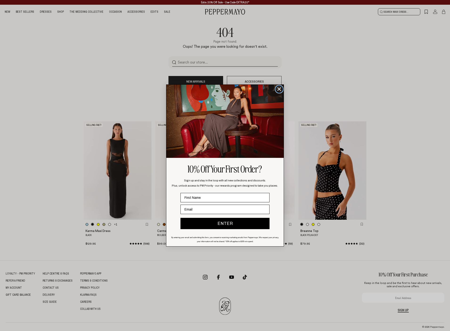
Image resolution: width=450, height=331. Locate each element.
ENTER (225, 223)
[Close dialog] (279, 89)
